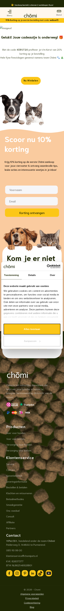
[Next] (58, 6)
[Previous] (5, 6)
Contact (10, 469)
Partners (11, 528)
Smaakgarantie (14, 504)
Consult (10, 516)
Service (10, 464)
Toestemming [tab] (11, 275)
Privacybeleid (32, 598)
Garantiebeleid (14, 475)
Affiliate (10, 522)
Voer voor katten (15, 438)
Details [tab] (32, 275)
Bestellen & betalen (16, 487)
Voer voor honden (15, 432)
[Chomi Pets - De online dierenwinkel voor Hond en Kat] (30, 16)
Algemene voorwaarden (32, 593)
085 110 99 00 (14, 550)
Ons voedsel (13, 510)
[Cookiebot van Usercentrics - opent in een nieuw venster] (46, 266)
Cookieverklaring (32, 602)
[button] (10, 11)
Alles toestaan (32, 329)
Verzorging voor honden (19, 444)
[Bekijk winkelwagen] (59, 12)
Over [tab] (52, 275)
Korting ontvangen (32, 213)
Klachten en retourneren (19, 493)
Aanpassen (30, 341)
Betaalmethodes (15, 498)
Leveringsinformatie (16, 481)
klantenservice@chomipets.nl (22, 555)
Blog (32, 606)
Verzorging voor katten (18, 450)
